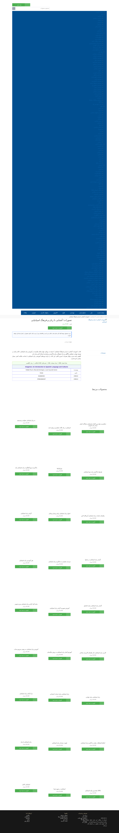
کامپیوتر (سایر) (98, 213)
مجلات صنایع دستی (96, 268)
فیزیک (100, 110)
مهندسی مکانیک (97, 58)
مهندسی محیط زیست (96, 83)
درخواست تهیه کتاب (82, 818)
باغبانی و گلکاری (98, 215)
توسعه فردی (99, 255)
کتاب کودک (100, 253)
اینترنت (101, 244)
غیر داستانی (100, 257)
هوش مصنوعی (98, 194)
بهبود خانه (100, 228)
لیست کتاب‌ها (84, 819)
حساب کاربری (64, 821)
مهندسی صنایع (98, 75)
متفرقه (101, 259)
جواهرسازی (98, 37)
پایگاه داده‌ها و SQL (96, 190)
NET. (100, 184)
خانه (106, 316)
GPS (100, 102)
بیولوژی (99, 117)
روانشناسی (99, 138)
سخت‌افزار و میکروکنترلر (95, 205)
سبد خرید (65, 819)
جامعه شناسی (98, 135)
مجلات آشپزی (98, 303)
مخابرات (99, 98)
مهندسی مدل (98, 93)
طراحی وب (98, 171)
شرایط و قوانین (64, 818)
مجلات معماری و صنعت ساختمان (93, 278)
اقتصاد (100, 129)
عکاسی (100, 16)
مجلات (101, 261)
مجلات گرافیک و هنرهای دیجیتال (93, 272)
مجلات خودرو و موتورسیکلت (94, 291)
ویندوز (100, 186)
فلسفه (100, 133)
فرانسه (100, 148)
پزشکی (100, 119)
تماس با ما (84, 822)
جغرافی (99, 123)
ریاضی (100, 108)
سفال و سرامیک (97, 47)
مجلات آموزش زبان (96, 305)
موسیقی (99, 24)
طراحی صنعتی (98, 68)
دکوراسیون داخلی (98, 226)
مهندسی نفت (98, 79)
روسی (100, 156)
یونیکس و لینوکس (97, 198)
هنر (102, 14)
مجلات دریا (99, 297)
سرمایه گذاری (99, 242)
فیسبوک (28, 818)
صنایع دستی (99, 33)
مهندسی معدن (98, 87)
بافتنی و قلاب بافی (97, 41)
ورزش (101, 219)
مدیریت (101, 240)
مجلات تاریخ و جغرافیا (96, 299)
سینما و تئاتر (98, 26)
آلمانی (100, 150)
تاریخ (100, 125)
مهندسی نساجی (97, 91)
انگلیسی (99, 146)
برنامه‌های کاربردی (97, 209)
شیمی (100, 114)
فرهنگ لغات (98, 140)
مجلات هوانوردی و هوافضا (95, 280)
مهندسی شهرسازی (96, 77)
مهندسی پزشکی (97, 64)
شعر (100, 28)
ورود (21, 1)
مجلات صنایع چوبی (97, 263)
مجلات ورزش (98, 301)
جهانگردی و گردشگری (97, 217)
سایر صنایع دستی (97, 49)
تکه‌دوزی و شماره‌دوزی (95, 43)
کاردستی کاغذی (97, 45)
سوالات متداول (64, 815)
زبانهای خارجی (99, 144)
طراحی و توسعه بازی (96, 182)
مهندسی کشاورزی (97, 81)
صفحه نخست (99, 12)
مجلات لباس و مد (97, 265)
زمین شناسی (98, 121)
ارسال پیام (28, 821)
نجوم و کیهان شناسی (96, 112)
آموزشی (100, 247)
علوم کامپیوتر (98, 211)
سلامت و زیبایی (99, 223)
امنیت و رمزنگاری (97, 192)
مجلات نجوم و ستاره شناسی (94, 282)
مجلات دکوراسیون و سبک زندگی (93, 274)
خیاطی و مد (98, 39)
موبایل (100, 203)
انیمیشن (99, 22)
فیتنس (101, 221)
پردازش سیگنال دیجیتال (95, 100)
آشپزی (101, 230)
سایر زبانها (99, 163)
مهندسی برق (98, 60)
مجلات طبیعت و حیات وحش (94, 307)
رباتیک (100, 70)
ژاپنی (100, 161)
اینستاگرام (28, 817)
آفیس (100, 169)
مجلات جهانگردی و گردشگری (94, 286)
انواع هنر (99, 31)
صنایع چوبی (98, 35)
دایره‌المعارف (99, 238)
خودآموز (101, 232)
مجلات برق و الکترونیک (95, 288)
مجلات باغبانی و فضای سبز (94, 276)
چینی (100, 158)
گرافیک (100, 20)
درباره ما (85, 815)
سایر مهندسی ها (97, 104)
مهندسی (100, 52)
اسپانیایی (99, 152)
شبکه (100, 188)
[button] (93, 431)
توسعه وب (99, 179)
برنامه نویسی (98, 175)
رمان (101, 251)
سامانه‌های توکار (97, 207)
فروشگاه (85, 821)
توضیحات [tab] (103, 353)
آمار (100, 131)
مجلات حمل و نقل (97, 293)
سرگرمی (100, 249)
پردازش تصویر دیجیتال (96, 196)
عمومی (100, 142)
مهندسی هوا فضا (97, 62)
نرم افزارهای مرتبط (63, 816)
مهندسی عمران (97, 56)
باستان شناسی (98, 127)
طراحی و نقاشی (97, 18)
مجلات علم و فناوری (96, 284)
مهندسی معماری (97, 54)
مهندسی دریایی (98, 89)
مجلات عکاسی (98, 270)
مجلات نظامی (98, 295)
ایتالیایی (100, 154)
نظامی (101, 236)
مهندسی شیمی (98, 66)
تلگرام (28, 815)
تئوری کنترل (98, 96)
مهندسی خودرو (98, 72)
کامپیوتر (101, 165)
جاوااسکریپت (98, 173)
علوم (101, 106)
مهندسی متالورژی (97, 85)
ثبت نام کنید (15, 1)
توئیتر (29, 819)
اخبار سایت (84, 816)
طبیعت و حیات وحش (97, 234)
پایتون (100, 177)
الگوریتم (99, 200)
